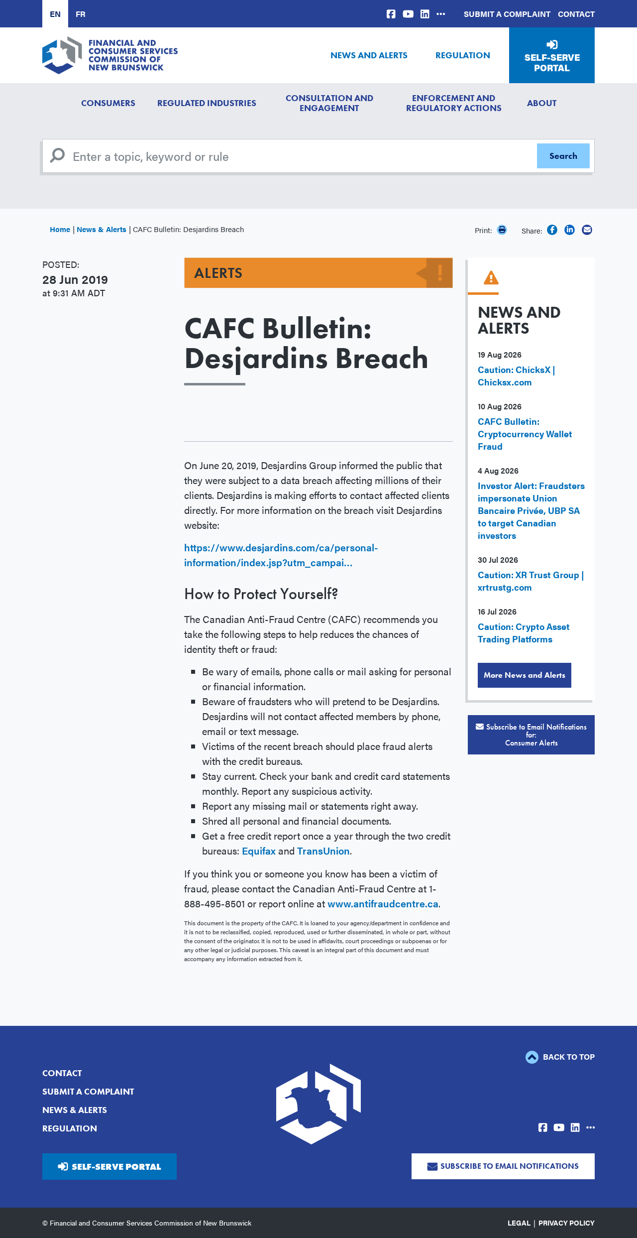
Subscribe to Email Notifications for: (536, 735)
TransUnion (323, 850)
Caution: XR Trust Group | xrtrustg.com (531, 580)
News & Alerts (101, 229)
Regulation (462, 55)
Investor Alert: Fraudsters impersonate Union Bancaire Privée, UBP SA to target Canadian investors (531, 510)
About (541, 103)
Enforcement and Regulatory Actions (454, 103)
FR (81, 13)
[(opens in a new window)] (391, 13)
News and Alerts (369, 55)
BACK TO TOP (568, 1056)
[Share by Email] (587, 230)
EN (55, 13)
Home (60, 229)
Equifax (259, 850)
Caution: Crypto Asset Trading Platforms (524, 632)
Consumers (108, 103)
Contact (576, 13)
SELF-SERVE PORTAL (116, 1166)
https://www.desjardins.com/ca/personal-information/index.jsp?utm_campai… (281, 554)
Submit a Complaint (507, 13)
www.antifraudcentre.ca (382, 903)
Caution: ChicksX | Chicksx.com (516, 375)
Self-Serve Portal (552, 62)
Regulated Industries (206, 103)
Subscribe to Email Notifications (509, 1166)
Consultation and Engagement (329, 103)
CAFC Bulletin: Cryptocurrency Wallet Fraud (525, 433)
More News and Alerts (524, 675)
